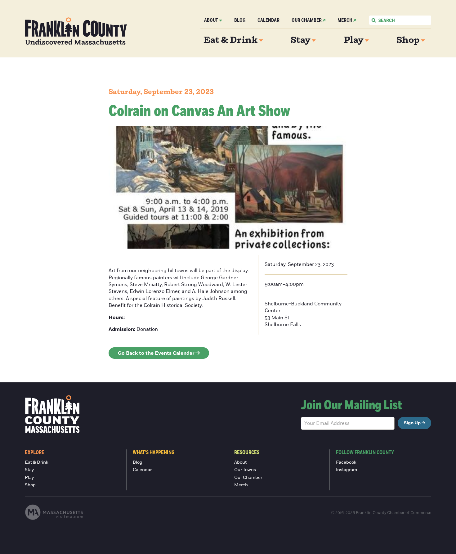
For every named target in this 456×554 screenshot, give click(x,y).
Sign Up (412, 423)
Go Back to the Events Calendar (156, 353)
